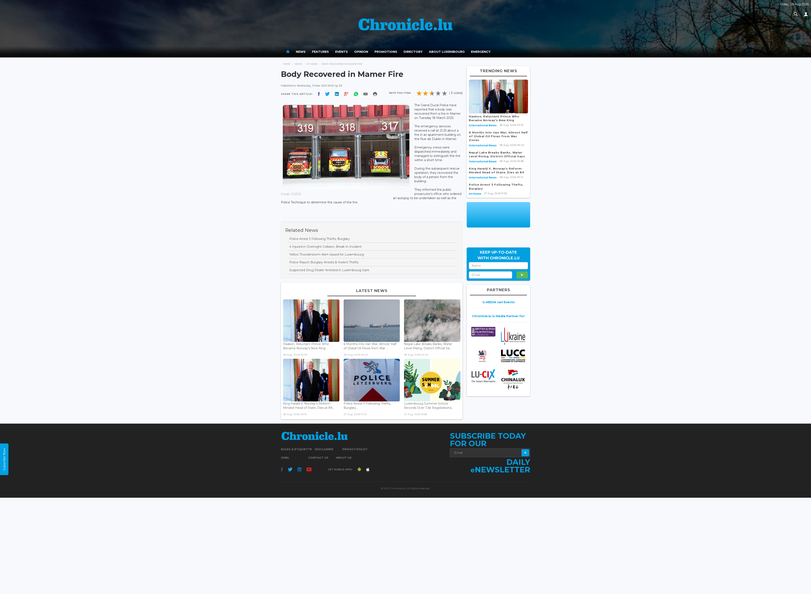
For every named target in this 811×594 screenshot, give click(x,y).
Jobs (285, 457)
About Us (344, 457)
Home (286, 64)
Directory (413, 52)
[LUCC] (513, 356)
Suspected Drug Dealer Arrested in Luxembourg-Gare (329, 270)
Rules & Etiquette (296, 449)
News (301, 52)
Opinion (361, 52)
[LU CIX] (483, 375)
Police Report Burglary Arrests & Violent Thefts (323, 262)
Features (320, 52)
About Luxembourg (447, 52)
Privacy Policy (354, 449)
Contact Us (318, 457)
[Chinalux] (513, 379)
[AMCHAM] (483, 356)
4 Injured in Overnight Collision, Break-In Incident (325, 247)
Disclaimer (324, 449)
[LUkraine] (513, 335)
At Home (311, 64)
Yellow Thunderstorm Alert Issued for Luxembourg (326, 254)
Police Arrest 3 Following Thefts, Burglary (319, 239)
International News (483, 125)
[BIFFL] (483, 331)
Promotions (385, 52)
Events (341, 52)
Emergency (481, 52)
